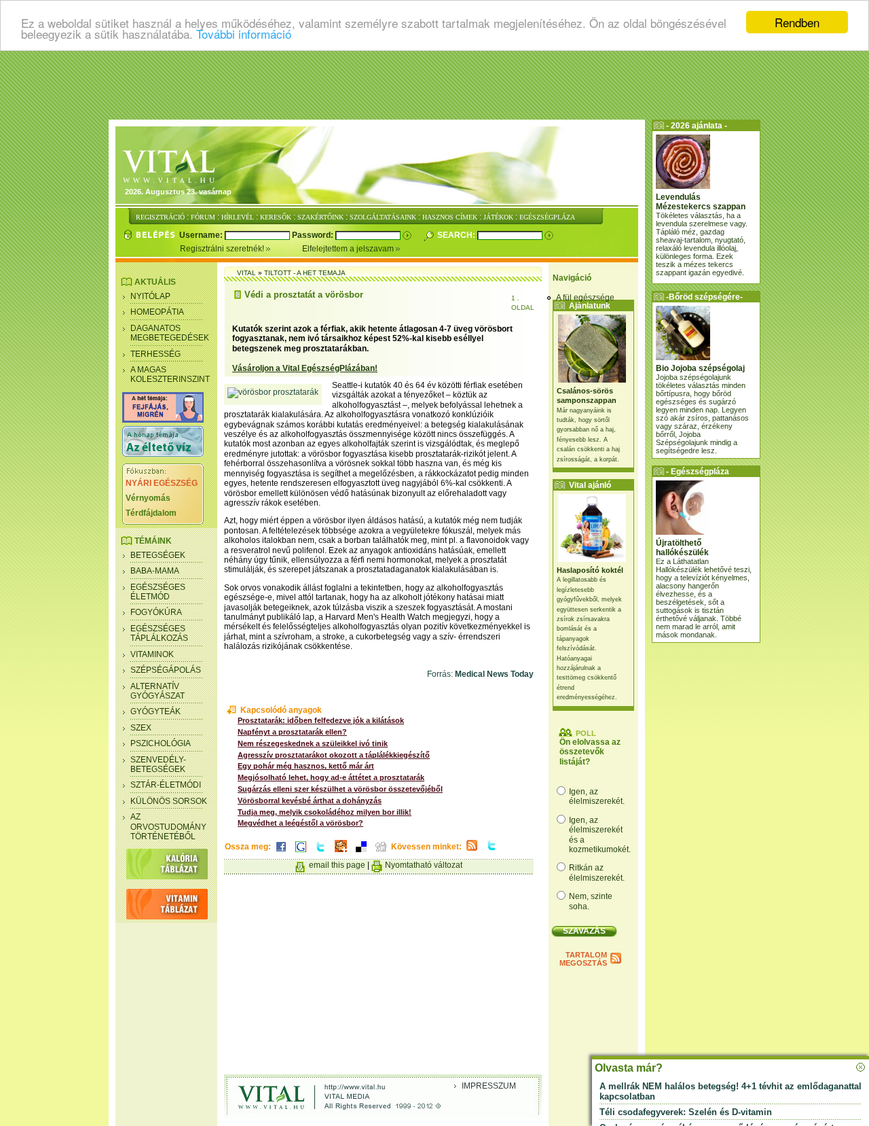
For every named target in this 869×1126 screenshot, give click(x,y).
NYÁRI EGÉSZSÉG (162, 483)
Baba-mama (154, 571)
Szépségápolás (165, 670)
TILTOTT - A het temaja (305, 273)
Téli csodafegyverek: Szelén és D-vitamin (685, 1112)
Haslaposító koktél (590, 570)
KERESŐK (275, 217)
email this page (337, 865)
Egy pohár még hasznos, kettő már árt (306, 766)
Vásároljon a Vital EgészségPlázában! (304, 368)
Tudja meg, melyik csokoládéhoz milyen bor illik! (324, 812)
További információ (243, 34)
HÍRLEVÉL (237, 217)
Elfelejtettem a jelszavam (349, 248)
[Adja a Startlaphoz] (340, 853)
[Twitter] (320, 853)
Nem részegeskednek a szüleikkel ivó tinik (313, 743)
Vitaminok (152, 654)
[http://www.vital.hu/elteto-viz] (163, 454)
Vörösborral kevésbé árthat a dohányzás (310, 800)
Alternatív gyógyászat (157, 691)
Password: (313, 235)
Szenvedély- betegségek (158, 764)
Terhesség (155, 354)
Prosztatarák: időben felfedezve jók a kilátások (321, 720)
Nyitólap (150, 296)
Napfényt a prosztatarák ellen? (292, 732)
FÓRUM (203, 217)
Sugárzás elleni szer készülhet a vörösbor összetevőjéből (340, 789)
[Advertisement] (434, 85)
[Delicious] (361, 853)
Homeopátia (157, 312)
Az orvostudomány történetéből (168, 826)
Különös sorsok (168, 801)
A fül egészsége (585, 297)
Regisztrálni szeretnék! (223, 248)
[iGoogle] (301, 853)
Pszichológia (160, 743)
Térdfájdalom (151, 513)
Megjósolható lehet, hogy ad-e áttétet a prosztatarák (331, 777)
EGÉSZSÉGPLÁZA (547, 217)
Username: (202, 235)
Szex (140, 728)
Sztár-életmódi (165, 785)
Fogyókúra (156, 612)
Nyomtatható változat (423, 865)
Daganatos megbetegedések (169, 332)
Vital (246, 273)
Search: (457, 235)
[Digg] (381, 853)
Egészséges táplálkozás (159, 633)
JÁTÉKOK (498, 217)
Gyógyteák (155, 711)
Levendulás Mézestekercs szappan (700, 201)
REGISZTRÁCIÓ (160, 217)
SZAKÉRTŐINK (320, 217)
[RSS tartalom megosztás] (472, 851)
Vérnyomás (148, 498)
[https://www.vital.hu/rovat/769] (163, 420)
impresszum (489, 1086)
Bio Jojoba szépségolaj (700, 368)
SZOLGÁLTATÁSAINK (383, 217)
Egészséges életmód (157, 591)
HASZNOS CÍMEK (449, 217)
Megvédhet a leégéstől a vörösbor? (300, 823)
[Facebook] (281, 853)
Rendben (797, 22)
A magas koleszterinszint (170, 374)
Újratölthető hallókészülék (682, 547)
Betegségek (157, 555)
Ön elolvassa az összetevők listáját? (590, 752)
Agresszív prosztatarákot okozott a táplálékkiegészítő (334, 755)
